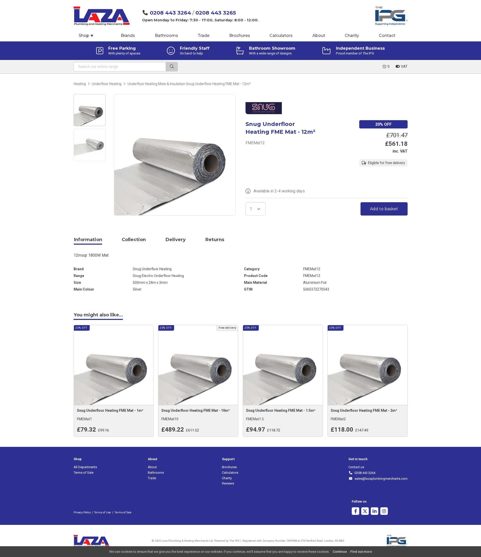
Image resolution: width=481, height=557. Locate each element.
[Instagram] (384, 512)
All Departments (85, 467)
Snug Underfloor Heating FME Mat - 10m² (195, 410)
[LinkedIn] (374, 512)
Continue (340, 551)
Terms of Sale (83, 472)
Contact (387, 35)
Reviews (228, 483)
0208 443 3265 (215, 13)
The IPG (234, 540)
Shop (86, 35)
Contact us (356, 467)
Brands (128, 35)
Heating (80, 84)
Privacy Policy (82, 512)
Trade (203, 35)
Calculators (281, 35)
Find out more (361, 551)
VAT (404, 66)
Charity (352, 35)
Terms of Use (102, 512)
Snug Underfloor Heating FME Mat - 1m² (110, 410)
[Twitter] (365, 512)
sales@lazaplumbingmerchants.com (380, 478)
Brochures (239, 35)
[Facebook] (355, 512)
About (318, 35)
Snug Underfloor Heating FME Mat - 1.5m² (280, 410)
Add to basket (384, 208)
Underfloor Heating (107, 84)
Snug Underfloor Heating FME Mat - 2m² (364, 410)
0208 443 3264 (170, 13)
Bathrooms (166, 35)
